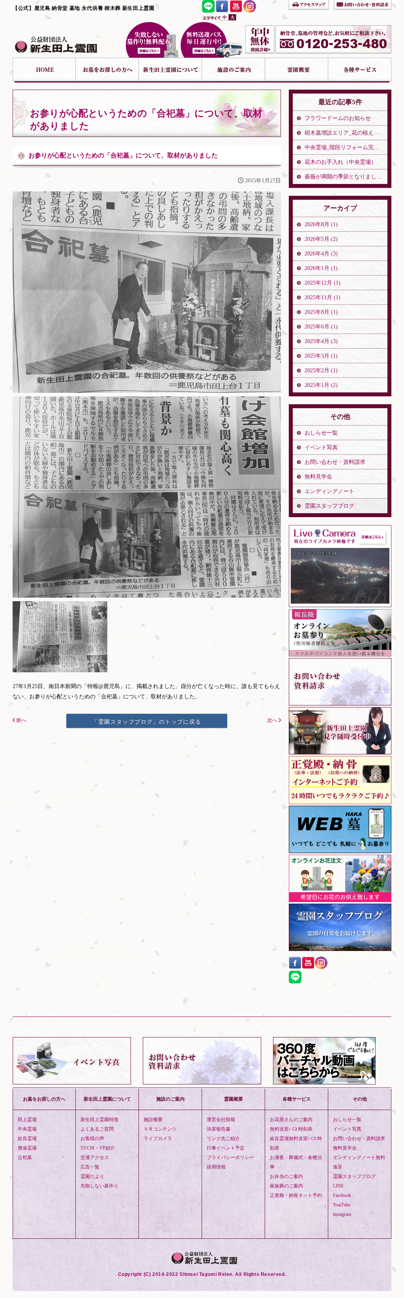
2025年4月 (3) (321, 341)
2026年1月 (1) (321, 268)
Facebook (342, 1195)
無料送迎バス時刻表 (291, 1129)
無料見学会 (318, 477)
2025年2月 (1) (321, 370)
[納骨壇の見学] (340, 752)
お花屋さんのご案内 (291, 1119)
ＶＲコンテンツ (160, 1129)
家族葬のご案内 (286, 1186)
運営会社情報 (221, 1119)
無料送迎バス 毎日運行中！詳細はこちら (211, 40)
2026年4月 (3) (321, 254)
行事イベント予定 (226, 1148)
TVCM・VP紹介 (97, 1148)
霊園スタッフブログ (329, 506)
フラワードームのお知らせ (338, 118)
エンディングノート (329, 491)
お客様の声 (92, 1138)
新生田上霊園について (170, 70)
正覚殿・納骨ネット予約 (296, 1195)
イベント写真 (321, 447)
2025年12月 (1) (322, 283)
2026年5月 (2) (321, 239)
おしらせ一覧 (321, 433)
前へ (20, 720)
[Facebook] (222, 10)
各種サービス (359, 70)
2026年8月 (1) (321, 224)
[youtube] (236, 10)
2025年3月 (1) (321, 356)
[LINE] (208, 10)
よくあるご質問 (97, 1129)
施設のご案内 (233, 70)
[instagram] (249, 10)
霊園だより (92, 1176)
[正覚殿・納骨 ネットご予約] (340, 802)
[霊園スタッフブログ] (340, 948)
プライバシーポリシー (230, 1157)
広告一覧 (89, 1167)
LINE (338, 1186)
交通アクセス (94, 1157)
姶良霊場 (27, 1138)
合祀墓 (25, 1157)
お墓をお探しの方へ (107, 70)
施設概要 (153, 1119)
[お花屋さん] (340, 900)
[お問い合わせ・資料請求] (340, 703)
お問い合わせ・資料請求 (362, 4)
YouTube (341, 1205)
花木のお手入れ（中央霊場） (340, 162)
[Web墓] (340, 851)
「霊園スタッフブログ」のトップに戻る (146, 721)
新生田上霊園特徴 (99, 1119)
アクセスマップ (308, 4)
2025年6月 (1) (321, 327)
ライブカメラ (158, 1138)
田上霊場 (27, 1119)
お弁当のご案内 (286, 1176)
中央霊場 (27, 1129)
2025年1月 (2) (321, 385)
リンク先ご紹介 (223, 1138)
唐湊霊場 (27, 1148)
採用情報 (216, 1167)
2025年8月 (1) (321, 312)
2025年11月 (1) (322, 297)
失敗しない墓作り (151, 40)
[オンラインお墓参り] (340, 654)
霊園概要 (296, 70)
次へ (273, 720)
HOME (44, 70)
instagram (342, 1214)
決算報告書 (218, 1129)
